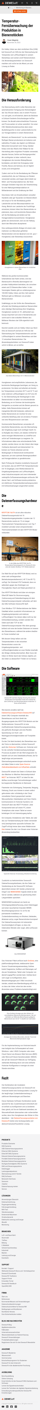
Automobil (5, 1238)
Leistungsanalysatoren (9, 1171)
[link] (24, 8)
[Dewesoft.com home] (10, 3)
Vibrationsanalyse (8, 1212)
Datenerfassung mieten (10, 1186)
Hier (3, 829)
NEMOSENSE (16, 892)
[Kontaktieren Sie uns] (22, 3)
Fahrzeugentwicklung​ (9, 1207)
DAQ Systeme (6, 1146)
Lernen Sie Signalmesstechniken (13, 1386)
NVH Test (5, 1209)
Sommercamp (7, 1358)
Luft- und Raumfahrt (9, 1235)
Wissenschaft (6, 1355)
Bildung (4, 1243)
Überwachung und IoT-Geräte (11, 1174)
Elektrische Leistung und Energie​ (12, 1220)
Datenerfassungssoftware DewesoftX (17, 713)
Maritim (4, 1253)
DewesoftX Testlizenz (9, 1276)
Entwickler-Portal (7, 1281)
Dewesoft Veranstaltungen (11, 1337)
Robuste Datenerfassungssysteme (13, 1156)
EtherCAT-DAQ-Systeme (10, 1154)
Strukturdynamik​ (7, 1217)
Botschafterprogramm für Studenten (14, 1360)
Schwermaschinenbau (9, 1248)
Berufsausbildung (8, 1376)
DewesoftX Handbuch (9, 1283)
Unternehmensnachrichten (11, 1332)
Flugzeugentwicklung (9, 1204)
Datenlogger (6, 1169)
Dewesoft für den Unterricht (11, 1363)
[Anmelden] (32, 3)
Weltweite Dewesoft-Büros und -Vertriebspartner (18, 1271)
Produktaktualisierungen (10, 1340)
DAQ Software (7, 1176)
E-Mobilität (5, 1245)
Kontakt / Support (8, 1268)
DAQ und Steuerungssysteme (12, 1166)
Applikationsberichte (9, 1327)
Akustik (4, 1222)
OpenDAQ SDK (7, 1286)
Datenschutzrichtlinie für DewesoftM (14, 1307)
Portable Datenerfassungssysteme (13, 1159)
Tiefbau (4, 1240)
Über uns (5, 1296)
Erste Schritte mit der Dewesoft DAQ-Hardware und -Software (19, 1382)
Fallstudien (5, 1330)
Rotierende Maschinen (9, 1214)
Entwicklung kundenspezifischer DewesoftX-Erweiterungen (17, 1392)
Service (4, 1189)
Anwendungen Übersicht (10, 1199)
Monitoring (5, 1225)
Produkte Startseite (8, 1143)
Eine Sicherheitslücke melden (11, 1314)
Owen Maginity (12, 40)
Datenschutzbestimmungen (11, 1304)
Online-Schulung (7, 1378)
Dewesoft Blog (7, 1325)
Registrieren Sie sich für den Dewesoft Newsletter (18, 1342)
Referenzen (6, 1299)
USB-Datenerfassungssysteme (12, 1148)
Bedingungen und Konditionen (12, 1309)
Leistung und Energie (9, 1255)
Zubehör (4, 1184)
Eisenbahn (5, 1258)
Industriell (5, 1250)
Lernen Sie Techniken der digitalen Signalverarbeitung (20, 1388)
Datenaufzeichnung (8, 1202)
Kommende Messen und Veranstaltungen (16, 1301)
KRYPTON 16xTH (8, 513)
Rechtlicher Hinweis (8, 1312)
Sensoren (5, 1181)
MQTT (4, 777)
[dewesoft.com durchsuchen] (27, 3)
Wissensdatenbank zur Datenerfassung (15, 1335)
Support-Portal (7, 1278)
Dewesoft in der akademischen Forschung (16, 1365)
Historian (12, 747)
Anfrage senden (21, 11)
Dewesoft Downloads (9, 1273)
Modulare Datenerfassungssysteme (14, 1161)
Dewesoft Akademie (9, 1353)
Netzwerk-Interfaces (9, 1179)
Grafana (31, 961)
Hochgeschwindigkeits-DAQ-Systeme (14, 1164)
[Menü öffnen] (36, 3)
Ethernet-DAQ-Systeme (10, 1151)
